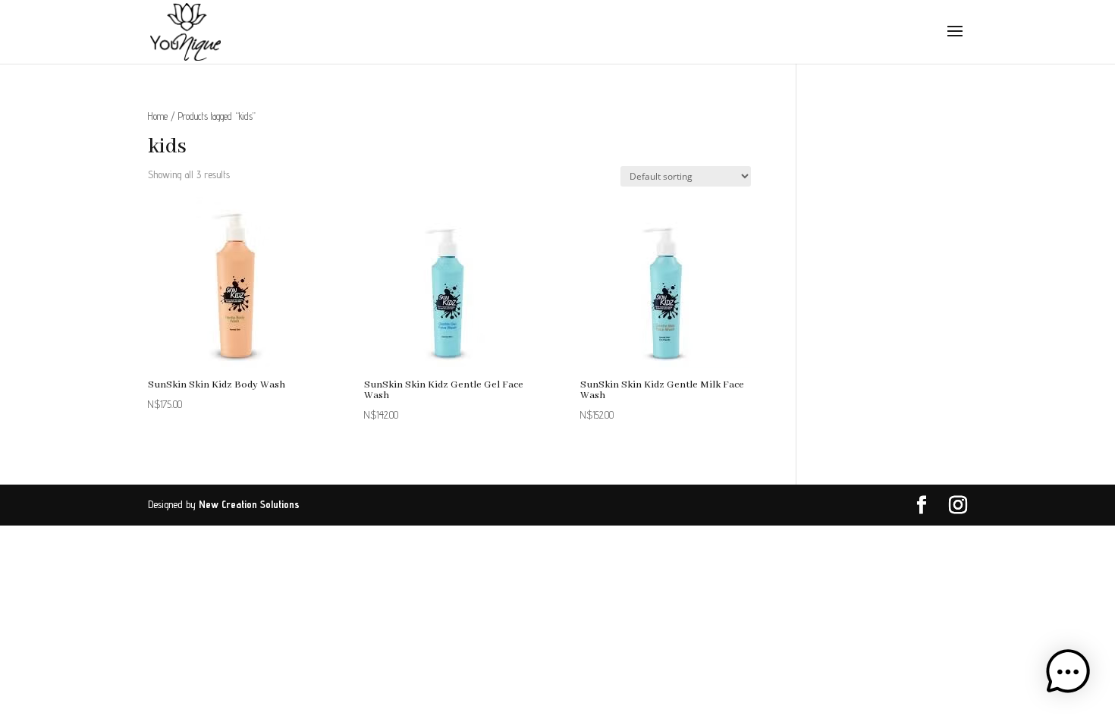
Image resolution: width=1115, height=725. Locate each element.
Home (158, 116)
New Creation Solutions (249, 504)
